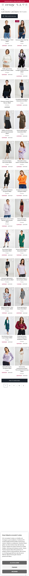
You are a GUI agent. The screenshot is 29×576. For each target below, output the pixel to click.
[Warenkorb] (26, 5)
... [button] (16, 385)
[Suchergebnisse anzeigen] (17, 5)
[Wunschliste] (23, 5)
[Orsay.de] (10, 4)
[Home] (1, 9)
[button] (23, 385)
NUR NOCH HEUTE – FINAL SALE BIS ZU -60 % (14, 1)
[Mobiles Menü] (3, 5)
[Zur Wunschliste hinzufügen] (13, 21)
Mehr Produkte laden (14, 380)
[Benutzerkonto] (20, 5)
